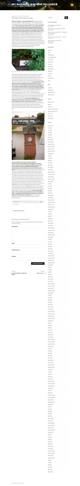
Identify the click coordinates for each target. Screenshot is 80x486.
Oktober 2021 (51, 260)
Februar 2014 (50, 446)
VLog (49, 80)
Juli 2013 (50, 460)
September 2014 (51, 430)
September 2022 (51, 234)
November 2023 (51, 202)
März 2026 (50, 137)
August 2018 (50, 346)
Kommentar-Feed (51, 92)
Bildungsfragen (51, 54)
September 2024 (51, 179)
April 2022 (50, 246)
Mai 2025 (50, 160)
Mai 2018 (50, 353)
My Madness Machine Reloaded (34, 4)
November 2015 (51, 397)
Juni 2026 (50, 130)
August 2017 (50, 369)
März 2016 (50, 392)
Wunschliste (50, 116)
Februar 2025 (50, 167)
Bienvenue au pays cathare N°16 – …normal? (57, 37)
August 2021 (50, 265)
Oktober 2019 (51, 316)
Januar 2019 (50, 337)
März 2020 (50, 304)
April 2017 (50, 374)
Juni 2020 (50, 297)
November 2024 (51, 174)
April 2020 (50, 302)
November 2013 (51, 453)
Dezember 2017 (51, 364)
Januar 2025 (50, 169)
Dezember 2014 (51, 423)
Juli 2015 (50, 406)
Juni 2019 (50, 325)
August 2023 (50, 209)
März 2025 (50, 165)
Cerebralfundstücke (19, 210)
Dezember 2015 (51, 395)
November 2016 (51, 383)
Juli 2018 (50, 348)
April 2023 (50, 218)
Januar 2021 (50, 281)
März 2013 (50, 469)
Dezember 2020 (51, 283)
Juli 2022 (50, 239)
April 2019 (50, 330)
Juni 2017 (50, 371)
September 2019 (51, 318)
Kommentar (15, 226)
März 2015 (50, 416)
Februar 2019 (50, 334)
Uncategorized (51, 78)
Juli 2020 (50, 295)
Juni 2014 (50, 436)
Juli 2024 (50, 183)
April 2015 (50, 413)
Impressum (50, 106)
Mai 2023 (50, 216)
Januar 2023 (50, 225)
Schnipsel (50, 73)
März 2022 (50, 248)
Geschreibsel (50, 59)
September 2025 (51, 151)
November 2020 (51, 285)
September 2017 (51, 367)
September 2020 (51, 290)
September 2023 (51, 207)
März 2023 (50, 220)
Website (14, 256)
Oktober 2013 (51, 455)
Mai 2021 (50, 272)
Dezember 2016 (51, 381)
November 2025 (51, 146)
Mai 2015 (50, 411)
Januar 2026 (50, 141)
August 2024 (50, 181)
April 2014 (50, 441)
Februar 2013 (50, 471)
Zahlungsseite (51, 118)
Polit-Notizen (50, 66)
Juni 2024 (50, 186)
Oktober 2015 (51, 399)
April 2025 (50, 162)
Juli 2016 (50, 390)
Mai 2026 (50, 132)
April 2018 (50, 355)
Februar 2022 (50, 251)
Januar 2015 (50, 420)
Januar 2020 (50, 309)
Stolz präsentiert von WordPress (17, 483)
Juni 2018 (50, 351)
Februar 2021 (50, 279)
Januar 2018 (50, 362)
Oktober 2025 (51, 148)
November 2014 (51, 425)
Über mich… (50, 113)
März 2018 (50, 358)
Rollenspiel (50, 71)
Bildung (49, 104)
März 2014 (50, 443)
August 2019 (50, 320)
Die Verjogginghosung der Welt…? (54, 25)
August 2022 (50, 237)
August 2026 (50, 125)
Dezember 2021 (51, 255)
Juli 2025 (50, 155)
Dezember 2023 (51, 200)
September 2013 (51, 457)
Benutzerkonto (51, 102)
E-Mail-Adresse (16, 250)
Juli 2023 (50, 211)
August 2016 (50, 388)
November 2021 (51, 258)
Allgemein (50, 50)
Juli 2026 (50, 127)
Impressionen (50, 61)
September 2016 (51, 385)
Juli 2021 (49, 267)
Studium (49, 75)
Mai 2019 (50, 327)
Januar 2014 (50, 448)
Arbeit (49, 52)
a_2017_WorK (25, 16)
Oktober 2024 (51, 176)
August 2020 (50, 292)
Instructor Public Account (53, 109)
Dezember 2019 (51, 311)
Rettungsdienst (51, 68)
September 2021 (51, 262)
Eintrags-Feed (51, 90)
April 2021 (50, 274)
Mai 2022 (50, 244)
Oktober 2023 (51, 204)
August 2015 (50, 404)
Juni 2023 (50, 213)
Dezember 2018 (51, 339)
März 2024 (50, 193)
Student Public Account (52, 111)
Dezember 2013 (51, 450)
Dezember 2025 (51, 144)
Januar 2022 (50, 253)
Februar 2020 (50, 306)
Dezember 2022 (51, 227)
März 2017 (50, 376)
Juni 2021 (50, 269)
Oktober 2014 (51, 427)
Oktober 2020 (51, 288)
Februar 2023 (50, 223)
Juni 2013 (50, 462)
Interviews (50, 64)
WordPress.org (51, 94)
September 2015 (51, 402)
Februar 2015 (50, 418)
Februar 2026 (50, 139)
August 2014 (50, 432)
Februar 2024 (50, 195)
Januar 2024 (50, 197)
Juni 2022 (50, 241)
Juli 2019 (50, 323)
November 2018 (51, 341)
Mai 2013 (50, 464)
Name (13, 243)
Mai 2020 (50, 299)
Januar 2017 (50, 378)
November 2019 (51, 313)
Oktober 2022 (51, 232)
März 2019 (50, 332)
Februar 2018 (50, 360)
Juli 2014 (50, 434)
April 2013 (50, 467)
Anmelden (50, 87)
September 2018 (51, 344)
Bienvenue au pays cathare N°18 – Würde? (56, 28)
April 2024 (50, 190)
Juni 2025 (50, 158)
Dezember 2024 (51, 172)
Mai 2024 (50, 188)
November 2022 (51, 230)
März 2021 (50, 276)
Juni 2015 (50, 409)
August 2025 (50, 153)
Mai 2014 (50, 439)
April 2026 (50, 134)
